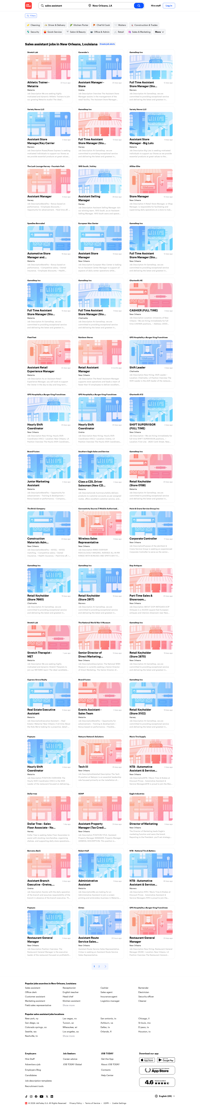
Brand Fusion (33, 451)
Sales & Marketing (141, 32)
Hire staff (156, 5)
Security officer (146, 996)
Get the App (107, 1059)
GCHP (81, 793)
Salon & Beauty (78, 32)
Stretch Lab (32, 52)
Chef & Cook (103, 25)
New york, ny (31, 1018)
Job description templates (38, 1080)
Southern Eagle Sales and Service (93, 451)
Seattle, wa (30, 1031)
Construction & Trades (146, 25)
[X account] (47, 1096)
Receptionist (69, 987)
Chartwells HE (136, 280)
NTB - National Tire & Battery (143, 851)
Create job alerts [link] (107, 44)
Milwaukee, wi (70, 1027)
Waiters (122, 25)
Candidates (31, 1075)
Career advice (70, 1059)
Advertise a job (32, 1064)
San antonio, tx (108, 1018)
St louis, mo (144, 1022)
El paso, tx (143, 1027)
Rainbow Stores (85, 337)
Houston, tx (144, 1031)
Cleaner (142, 1001)
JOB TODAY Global (72, 1064)
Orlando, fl (106, 1031)
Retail (121, 32)
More (158, 32)
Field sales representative (38, 1005)
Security (35, 32)
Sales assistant (32, 987)
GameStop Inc (136, 52)
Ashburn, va (107, 1022)
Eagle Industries (137, 793)
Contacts (106, 1069)
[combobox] (65, 5)
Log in (169, 5)
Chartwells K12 (136, 394)
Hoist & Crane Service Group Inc (144, 508)
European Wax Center (88, 223)
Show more (69, 1005)
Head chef (68, 996)
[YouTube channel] (41, 1096)
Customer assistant (35, 996)
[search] (139, 5)
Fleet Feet (31, 337)
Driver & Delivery (56, 25)
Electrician (143, 992)
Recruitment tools (34, 1086)
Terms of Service (92, 1103)
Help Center (107, 1075)
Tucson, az (68, 1022)
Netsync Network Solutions (91, 736)
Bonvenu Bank (34, 851)
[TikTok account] (26, 1096)
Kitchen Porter (81, 25)
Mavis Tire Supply (138, 736)
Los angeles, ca (71, 1031)
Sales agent (107, 992)
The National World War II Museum (94, 622)
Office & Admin (102, 32)
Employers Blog (33, 1069)
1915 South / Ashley (87, 166)
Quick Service (54, 32)
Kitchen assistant (71, 1001)
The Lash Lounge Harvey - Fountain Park (45, 166)
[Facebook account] (36, 1096)
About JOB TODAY (110, 1064)
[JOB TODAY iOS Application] (147, 1060)
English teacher (71, 992)
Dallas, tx (105, 1027)
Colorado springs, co (36, 1027)
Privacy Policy (76, 1103)
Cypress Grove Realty (37, 679)
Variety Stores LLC (35, 109)
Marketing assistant (35, 1001)
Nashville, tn (31, 1036)
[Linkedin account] (52, 1096)
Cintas (81, 907)
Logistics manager (110, 1001)
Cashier (104, 987)
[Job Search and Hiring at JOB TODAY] (28, 5)
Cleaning (35, 25)
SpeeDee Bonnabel (36, 223)
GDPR (106, 1103)
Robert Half (83, 851)
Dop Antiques (136, 565)
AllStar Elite (135, 166)
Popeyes (31, 736)
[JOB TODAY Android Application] (166, 1060)
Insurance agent (109, 996)
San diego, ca (32, 1022)
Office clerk (31, 992)
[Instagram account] (31, 1096)
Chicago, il (143, 1018)
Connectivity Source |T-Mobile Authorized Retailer (97, 509)
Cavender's (83, 52)
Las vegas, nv (70, 1018)
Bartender (143, 987)
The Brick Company (36, 508)
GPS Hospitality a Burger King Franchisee (149, 337)
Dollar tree (32, 793)
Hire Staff (30, 1059)
